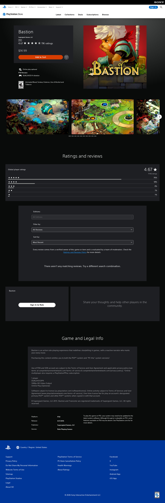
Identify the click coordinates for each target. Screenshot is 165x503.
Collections (69, 14)
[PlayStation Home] (4, 7)
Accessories (41, 7)
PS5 (16, 7)
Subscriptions (92, 14)
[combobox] (82, 217)
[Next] (159, 117)
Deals (80, 14)
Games (23, 7)
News (50, 7)
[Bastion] (38, 116)
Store (10, 7)
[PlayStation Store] (13, 14)
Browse (105, 14)
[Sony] (159, 4)
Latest (58, 14)
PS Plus (31, 7)
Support (58, 7)
